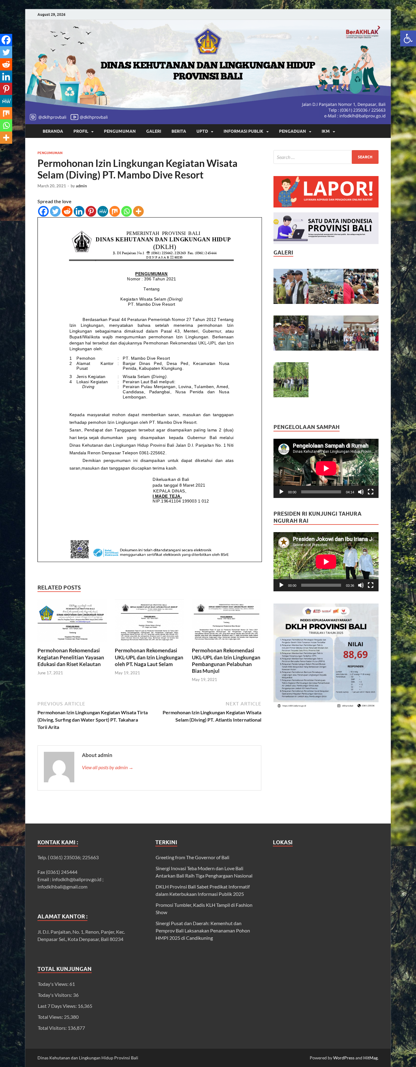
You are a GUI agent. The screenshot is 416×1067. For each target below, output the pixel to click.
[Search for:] (326, 157)
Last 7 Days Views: (58, 1006)
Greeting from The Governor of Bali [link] (192, 857)
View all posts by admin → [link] (107, 767)
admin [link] (81, 185)
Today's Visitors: (55, 995)
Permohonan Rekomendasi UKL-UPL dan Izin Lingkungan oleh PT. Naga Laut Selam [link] (149, 657)
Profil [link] (80, 131)
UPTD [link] (202, 131)
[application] (326, 468)
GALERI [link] (153, 131)
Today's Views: (53, 984)
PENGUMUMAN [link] (120, 131)
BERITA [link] (178, 131)
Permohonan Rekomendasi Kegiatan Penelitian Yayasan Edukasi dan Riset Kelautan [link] (70, 657)
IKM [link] (326, 131)
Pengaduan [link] (292, 131)
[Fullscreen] (371, 492)
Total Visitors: (53, 1028)
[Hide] (2, 149)
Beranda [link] (53, 131)
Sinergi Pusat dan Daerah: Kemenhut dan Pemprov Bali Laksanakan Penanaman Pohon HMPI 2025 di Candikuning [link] (203, 930)
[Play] (281, 492)
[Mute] (361, 492)
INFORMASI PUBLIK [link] (243, 131)
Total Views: (51, 1017)
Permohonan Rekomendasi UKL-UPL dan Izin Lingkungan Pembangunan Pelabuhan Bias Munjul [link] (226, 660)
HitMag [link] (370, 1057)
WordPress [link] (343, 1057)
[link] (408, 38)
